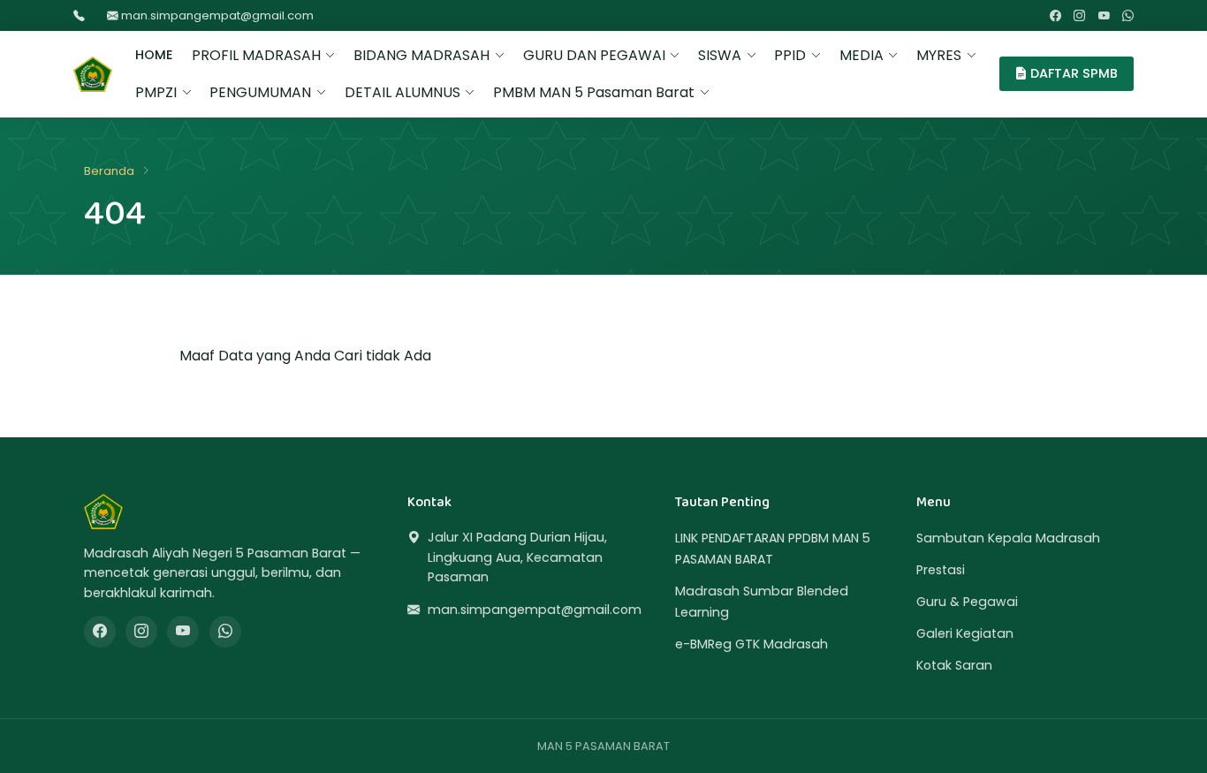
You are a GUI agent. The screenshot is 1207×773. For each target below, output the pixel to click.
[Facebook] (1055, 15)
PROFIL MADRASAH (256, 55)
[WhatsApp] (1128, 15)
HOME (154, 55)
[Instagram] (1079, 15)
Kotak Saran (954, 665)
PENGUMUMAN (260, 92)
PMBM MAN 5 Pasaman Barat (594, 92)
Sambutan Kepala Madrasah (1008, 538)
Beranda (109, 171)
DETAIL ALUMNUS (402, 92)
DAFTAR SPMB (1072, 73)
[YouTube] (1104, 15)
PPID (790, 55)
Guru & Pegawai (967, 601)
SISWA (719, 55)
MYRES (938, 55)
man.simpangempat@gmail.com (216, 15)
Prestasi (940, 570)
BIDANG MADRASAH (421, 55)
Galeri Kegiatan (964, 633)
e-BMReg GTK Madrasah (751, 644)
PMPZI (156, 92)
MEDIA (861, 55)
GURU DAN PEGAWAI (594, 55)
